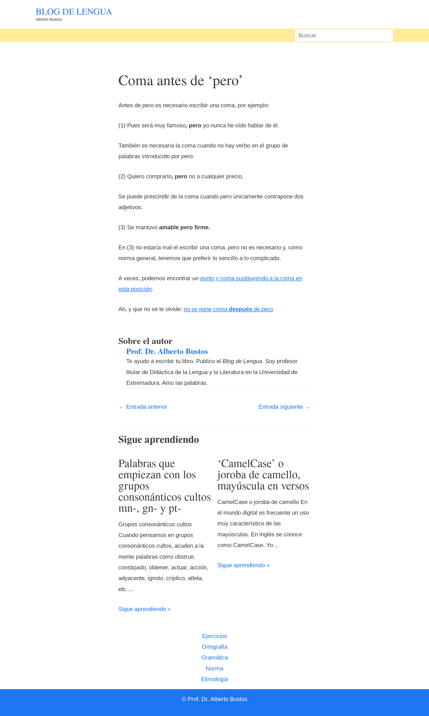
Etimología (214, 679)
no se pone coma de (222, 309)
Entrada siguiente (284, 406)
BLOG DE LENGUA (74, 11)
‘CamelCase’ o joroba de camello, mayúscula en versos (263, 474)
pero (267, 309)
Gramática (214, 657)
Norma (214, 668)
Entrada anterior (143, 406)
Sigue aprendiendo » (144, 609)
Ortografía (214, 646)
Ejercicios (214, 636)
